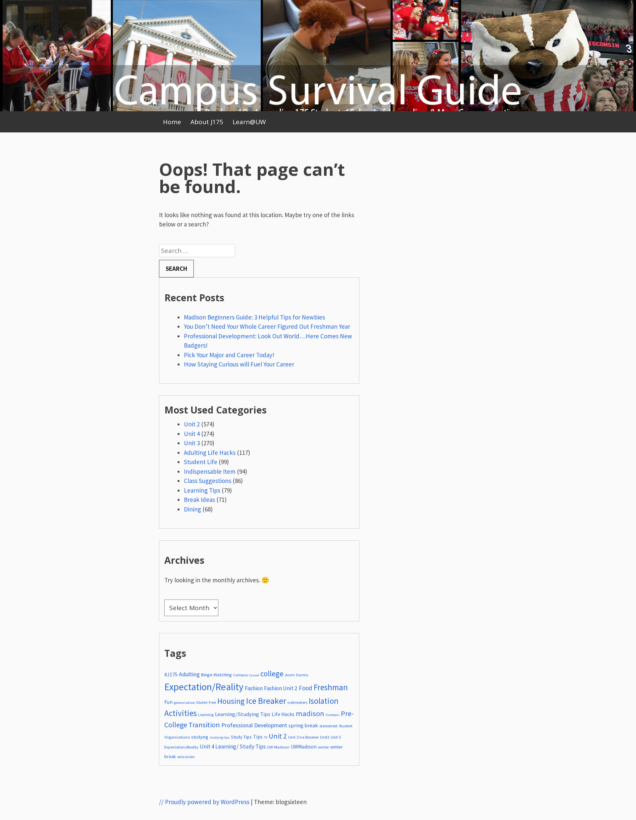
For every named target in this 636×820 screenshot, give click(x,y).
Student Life (200, 462)
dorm (290, 674)
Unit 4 (192, 434)
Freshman (331, 687)
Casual (254, 675)
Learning (206, 714)
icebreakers (297, 702)
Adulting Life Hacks (210, 453)
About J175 (206, 122)
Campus (240, 674)
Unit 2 (192, 424)
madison (310, 713)
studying (199, 737)
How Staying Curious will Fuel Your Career (239, 364)
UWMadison (304, 747)
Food (305, 688)
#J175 (171, 674)
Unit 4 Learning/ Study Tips (233, 746)
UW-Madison (278, 747)
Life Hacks (283, 714)
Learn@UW (249, 122)
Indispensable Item (210, 471)
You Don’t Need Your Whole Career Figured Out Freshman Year (267, 326)
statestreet (328, 725)
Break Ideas (199, 500)
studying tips (220, 737)
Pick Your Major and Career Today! (229, 355)
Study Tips (241, 737)
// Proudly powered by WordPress (204, 802)
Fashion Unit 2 (280, 688)
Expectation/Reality (203, 687)
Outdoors (333, 715)
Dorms (302, 674)
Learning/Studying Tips (242, 714)
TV (265, 737)
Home (172, 122)
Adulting (189, 674)
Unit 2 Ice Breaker (303, 737)
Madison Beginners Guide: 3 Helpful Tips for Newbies (254, 317)
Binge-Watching (216, 675)
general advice (184, 702)
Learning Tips (202, 490)
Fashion (254, 688)
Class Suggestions (207, 481)
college (272, 673)
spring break (303, 725)
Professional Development (254, 725)
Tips (258, 737)
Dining (192, 509)
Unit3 (324, 737)
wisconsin (186, 756)
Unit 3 (192, 443)
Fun (168, 702)
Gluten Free (206, 702)
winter (323, 747)
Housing (231, 701)
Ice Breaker (266, 700)
